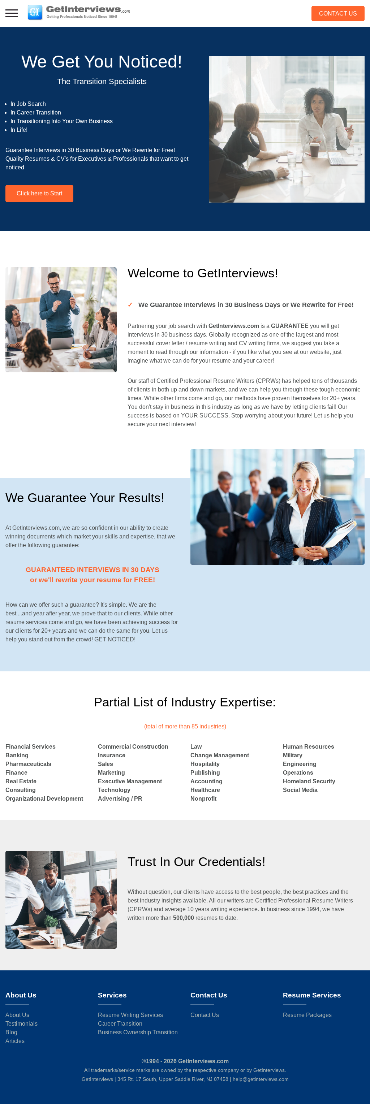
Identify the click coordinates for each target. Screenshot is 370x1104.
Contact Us (338, 13)
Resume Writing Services (130, 1015)
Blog (11, 1032)
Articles (15, 1041)
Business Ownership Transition (138, 1032)
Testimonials (21, 1024)
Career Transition (120, 1024)
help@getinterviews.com (261, 1079)
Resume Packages (307, 1015)
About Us (17, 1015)
